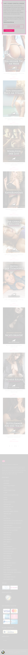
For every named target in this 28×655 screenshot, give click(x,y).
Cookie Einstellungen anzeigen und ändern (13, 26)
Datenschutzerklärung (9, 22)
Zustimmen (9, 30)
